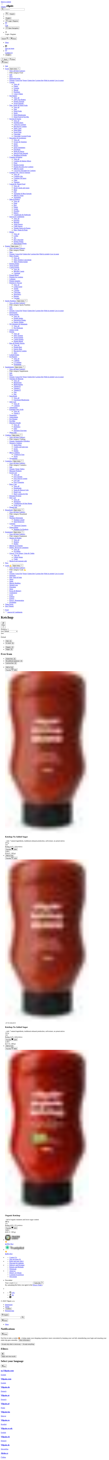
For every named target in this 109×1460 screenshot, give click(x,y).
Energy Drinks (19, 322)
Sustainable (19, 441)
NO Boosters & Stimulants (18, 324)
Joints (11, 581)
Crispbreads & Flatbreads (22, 215)
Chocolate (17, 134)
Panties (16, 451)
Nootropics (13, 415)
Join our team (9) (15, 1259)
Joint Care (12, 402)
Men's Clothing (14, 453)
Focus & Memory (15, 591)
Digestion (12, 587)
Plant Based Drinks (20, 243)
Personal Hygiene (15, 496)
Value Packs (9, 604)
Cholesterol (13, 593)
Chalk (16, 559)
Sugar (16, 144)
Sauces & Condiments (16, 217)
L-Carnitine (17, 362)
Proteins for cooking (16, 277)
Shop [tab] (7, 1324)
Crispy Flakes (18, 94)
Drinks (11, 232)
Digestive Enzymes (20, 430)
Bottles (16, 544)
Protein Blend (14, 275)
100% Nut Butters (20, 100)
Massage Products (15, 471)
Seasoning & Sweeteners (17, 138)
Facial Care (13, 473)
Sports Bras (17, 445)
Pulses (16, 207)
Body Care (13, 484)
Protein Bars (18, 347)
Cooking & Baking (15, 157)
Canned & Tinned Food (17, 184)
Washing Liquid (19, 520)
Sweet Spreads (19, 103)
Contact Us (13, 1257)
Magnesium (18, 382)
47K (13, 1293)
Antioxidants (13, 417)
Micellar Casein (19, 271)
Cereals (11, 82)
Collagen (12, 279)
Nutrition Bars (18, 123)
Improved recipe (14, 78)
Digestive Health (15, 423)
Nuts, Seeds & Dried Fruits (18, 105)
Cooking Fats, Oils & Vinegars (19, 172)
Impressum (8, 1305)
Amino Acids (13, 330)
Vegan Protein (14, 265)
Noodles (16, 211)
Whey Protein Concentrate (22, 260)
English (8, 55)
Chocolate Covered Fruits (22, 136)
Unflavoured (18, 287)
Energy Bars (18, 349)
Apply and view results (9, 1356)
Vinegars (17, 182)
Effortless (26, 441)
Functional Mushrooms (21, 400)
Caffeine (16, 360)
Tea (15, 238)
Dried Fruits (18, 111)
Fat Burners (13, 357)
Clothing (8, 435)
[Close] (2, 1353)
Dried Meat (17, 130)
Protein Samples (14, 281)
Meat (15, 190)
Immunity (12, 575)
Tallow (22, 469)
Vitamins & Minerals (16, 379)
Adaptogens (13, 407)
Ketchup (16, 220)
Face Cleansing (19, 482)
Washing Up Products (21, 529)
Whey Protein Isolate (21, 262)
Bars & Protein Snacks (17, 343)
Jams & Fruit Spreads (21, 153)
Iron (15, 394)
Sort (2, 631)
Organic (12, 80)
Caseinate (17, 273)
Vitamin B (17, 386)
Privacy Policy (37, 1285)
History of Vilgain (15, 1273)
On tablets (17, 551)
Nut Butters (13, 96)
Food (7, 69)
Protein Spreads (19, 101)
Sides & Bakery (14, 199)
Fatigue (11, 597)
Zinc (15, 392)
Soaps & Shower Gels (21, 490)
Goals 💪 (8, 565)
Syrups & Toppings (20, 142)
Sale (6, 66)
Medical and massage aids (18, 561)
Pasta (15, 203)
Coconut (16, 298)
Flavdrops (17, 149)
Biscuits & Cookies (20, 126)
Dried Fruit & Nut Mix (21, 117)
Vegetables (17, 197)
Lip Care (17, 480)
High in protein (49, 80)
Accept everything (28, 1344)
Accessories (13, 458)
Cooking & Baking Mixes (22, 161)
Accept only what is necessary (11, 1344)
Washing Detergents (16, 518)
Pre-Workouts (18, 328)
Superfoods (13, 396)
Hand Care (17, 492)
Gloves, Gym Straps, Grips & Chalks (21, 553)
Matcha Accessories (16, 546)
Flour (15, 163)
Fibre (15, 429)
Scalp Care (17, 505)
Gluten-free (31, 80)
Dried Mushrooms (20, 115)
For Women (13, 419)
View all (16, 84)
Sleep (11, 589)
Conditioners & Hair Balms (23, 503)
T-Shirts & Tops (19, 454)
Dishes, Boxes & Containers (18, 547)
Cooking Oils (18, 176)
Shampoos (17, 501)
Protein (7, 246)
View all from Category (17, 71)
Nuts (15, 109)
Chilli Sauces (18, 226)
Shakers (16, 542)
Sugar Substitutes (19, 147)
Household (9, 510)
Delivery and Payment (16, 1265)
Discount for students (16, 1263)
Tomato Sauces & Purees (22, 228)
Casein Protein (14, 267)
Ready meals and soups (21, 188)
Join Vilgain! (9, 606)
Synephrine (17, 364)
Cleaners (12, 524)
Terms (7, 1306)
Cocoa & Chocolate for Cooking (25, 170)
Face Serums (18, 477)
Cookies (8, 1309)
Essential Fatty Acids (16, 409)
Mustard (16, 222)
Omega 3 (17, 413)
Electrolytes (13, 312)
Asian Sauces (18, 224)
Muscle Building (15, 583)
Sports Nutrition (10, 301)
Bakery (16, 213)
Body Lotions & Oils (21, 494)
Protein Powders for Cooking (23, 167)
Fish (15, 192)
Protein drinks (18, 318)
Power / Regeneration (16, 600)
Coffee (16, 236)
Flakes (16, 86)
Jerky (15, 353)
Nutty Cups (17, 128)
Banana (16, 296)
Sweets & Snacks (15, 119)
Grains (16, 209)
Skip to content (6, 2)
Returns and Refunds (16, 1267)
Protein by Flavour (15, 283)
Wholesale (12, 1269)
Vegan (25, 80)
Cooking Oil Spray (20, 178)
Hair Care (12, 498)
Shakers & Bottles (15, 538)
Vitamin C (17, 388)
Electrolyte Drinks (20, 320)
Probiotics (17, 427)
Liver (11, 595)
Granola (16, 88)
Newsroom (13, 1277)
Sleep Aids (13, 432)
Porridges (17, 92)
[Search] (2, 9)
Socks (16, 449)
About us (12, 1271)
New (11, 76)
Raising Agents (19, 165)
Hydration (12, 602)
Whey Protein (14, 256)
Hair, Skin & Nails (15, 577)
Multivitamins (18, 384)
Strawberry (17, 294)
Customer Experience (16, 1275)
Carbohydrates (14, 355)
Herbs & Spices (19, 151)
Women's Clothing (15, 443)
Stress (11, 579)
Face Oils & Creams (20, 478)
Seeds (16, 113)
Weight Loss (13, 585)
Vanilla (16, 288)
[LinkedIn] (10, 1297)
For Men (12, 421)
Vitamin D (17, 390)
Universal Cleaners (20, 525)
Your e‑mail (9, 1283)
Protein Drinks (18, 241)
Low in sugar (59, 80)
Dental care (13, 507)
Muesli (16, 90)
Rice (15, 205)
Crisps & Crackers (20, 124)
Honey (16, 146)
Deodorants (17, 488)
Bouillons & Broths (20, 155)
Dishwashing (13, 527)
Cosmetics (8, 461)
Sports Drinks (14, 314)
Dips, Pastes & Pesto (21, 230)
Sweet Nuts (17, 132)
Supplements (9, 367)
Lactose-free (39, 80)
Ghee (15, 180)
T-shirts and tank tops (21, 447)
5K (12, 1295)
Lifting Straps (18, 557)
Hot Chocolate (18, 240)
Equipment (9, 532)
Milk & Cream (18, 169)
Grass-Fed (18, 80)
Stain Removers (19, 522)
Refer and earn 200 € (16, 1261)
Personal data (9, 1311)
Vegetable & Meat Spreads (23, 194)
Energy (11, 598)
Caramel (16, 290)
